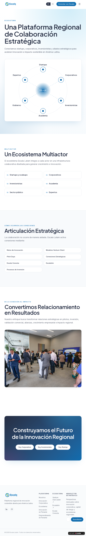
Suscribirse (77, 519)
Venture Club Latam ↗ (57, 500)
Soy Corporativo (24, 447)
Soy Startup (63, 447)
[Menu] (79, 4)
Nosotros (42, 497)
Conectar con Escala (66, 4)
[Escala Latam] (10, 4)
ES (48, 4)
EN (53, 4)
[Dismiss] (83, 533)
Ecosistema (43, 506)
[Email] (12, 509)
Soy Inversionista (45, 447)
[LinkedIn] (6, 509)
